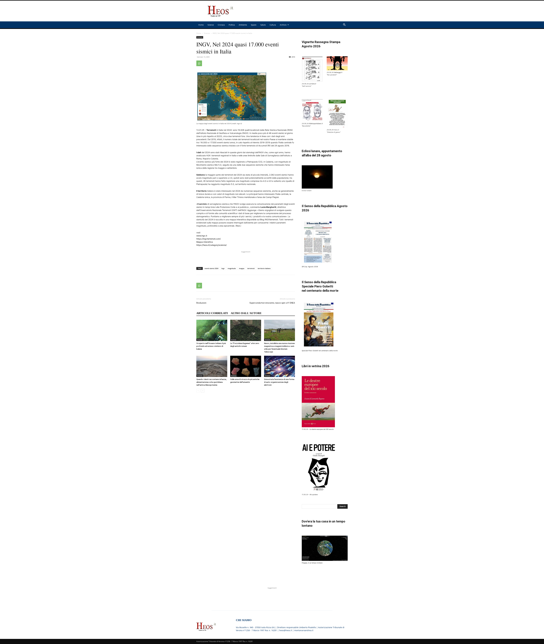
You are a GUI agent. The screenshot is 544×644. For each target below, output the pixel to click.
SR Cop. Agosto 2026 (310, 267)
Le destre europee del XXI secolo (322, 429)
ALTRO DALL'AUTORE (246, 313)
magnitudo (232, 268)
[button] (344, 25)
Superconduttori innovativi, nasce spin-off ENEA (272, 303)
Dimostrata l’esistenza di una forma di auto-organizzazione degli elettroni (279, 382)
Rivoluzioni (201, 303)
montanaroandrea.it (303, 630)
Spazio (253, 25)
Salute (263, 25)
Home (201, 25)
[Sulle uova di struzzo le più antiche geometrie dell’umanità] (245, 366)
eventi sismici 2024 (211, 268)
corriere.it (312, 84)
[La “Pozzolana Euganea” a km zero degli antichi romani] (245, 330)
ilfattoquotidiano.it (316, 124)
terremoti (251, 268)
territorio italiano (264, 268)
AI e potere (314, 495)
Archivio (283, 25)
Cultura (273, 25)
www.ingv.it (201, 235)
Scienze (211, 25)
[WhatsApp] (199, 63)
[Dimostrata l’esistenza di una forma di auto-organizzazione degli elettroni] (279, 366)
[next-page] (202, 390)
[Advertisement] (296, 11)
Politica (232, 25)
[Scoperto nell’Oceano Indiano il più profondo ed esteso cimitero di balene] (211, 330)
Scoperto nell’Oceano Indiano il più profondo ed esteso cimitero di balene (211, 346)
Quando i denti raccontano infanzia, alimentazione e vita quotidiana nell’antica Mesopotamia (211, 382)
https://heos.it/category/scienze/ (211, 245)
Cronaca (221, 25)
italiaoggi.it (338, 72)
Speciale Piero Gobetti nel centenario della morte (320, 351)
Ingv (223, 268)
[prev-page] (198, 390)
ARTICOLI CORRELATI (212, 313)
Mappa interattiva (204, 242)
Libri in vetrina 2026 (315, 366)
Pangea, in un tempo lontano (312, 563)
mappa (241, 268)
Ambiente (243, 25)
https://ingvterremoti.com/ (208, 239)
